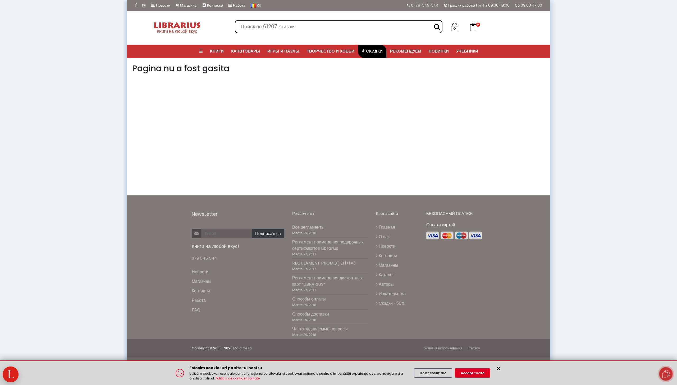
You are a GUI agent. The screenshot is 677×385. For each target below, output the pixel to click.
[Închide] (498, 368)
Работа (238, 5)
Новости (162, 5)
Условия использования (443, 348)
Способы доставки (310, 314)
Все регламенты (308, 227)
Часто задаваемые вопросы (320, 329)
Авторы (386, 284)
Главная (386, 227)
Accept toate (472, 372)
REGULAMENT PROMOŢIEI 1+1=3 (324, 263)
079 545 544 (204, 258)
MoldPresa (242, 348)
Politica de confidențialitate (238, 378)
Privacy (474, 348)
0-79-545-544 (424, 5)
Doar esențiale (433, 372)
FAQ (196, 310)
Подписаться (268, 234)
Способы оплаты (309, 299)
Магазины (188, 5)
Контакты (214, 5)
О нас (384, 237)
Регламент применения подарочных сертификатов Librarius (328, 245)
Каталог (386, 275)
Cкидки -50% (391, 303)
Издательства (392, 294)
